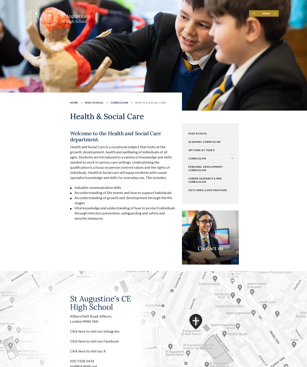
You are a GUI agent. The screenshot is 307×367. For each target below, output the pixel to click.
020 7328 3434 (82, 361)
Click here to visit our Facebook (94, 341)
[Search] (254, 13)
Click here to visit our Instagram (95, 331)
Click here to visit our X (88, 351)
